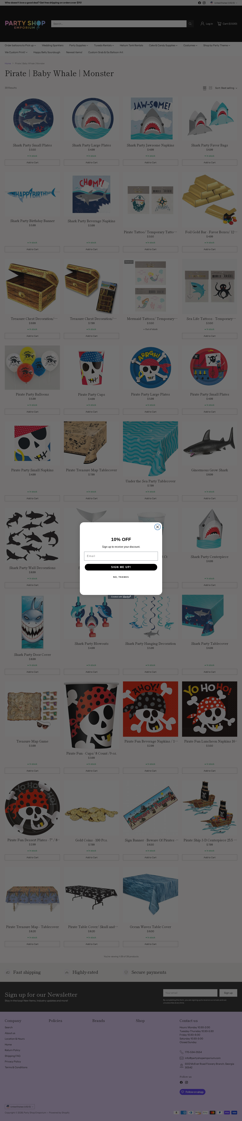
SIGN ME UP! (121, 567)
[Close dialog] (158, 527)
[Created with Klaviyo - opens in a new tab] (121, 597)
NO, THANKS (121, 577)
